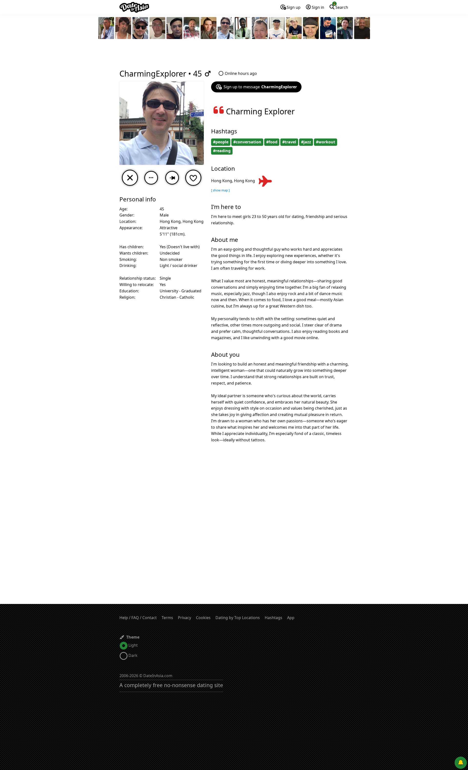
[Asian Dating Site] (134, 7)
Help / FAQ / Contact (138, 617)
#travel (289, 142)
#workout (325, 142)
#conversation (247, 142)
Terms (167, 617)
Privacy (184, 617)
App (290, 617)
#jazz (306, 142)
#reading (222, 150)
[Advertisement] (234, 55)
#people (220, 142)
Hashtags (273, 617)
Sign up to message (260, 86)
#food (271, 142)
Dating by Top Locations (237, 617)
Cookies (203, 617)
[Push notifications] (461, 763)
